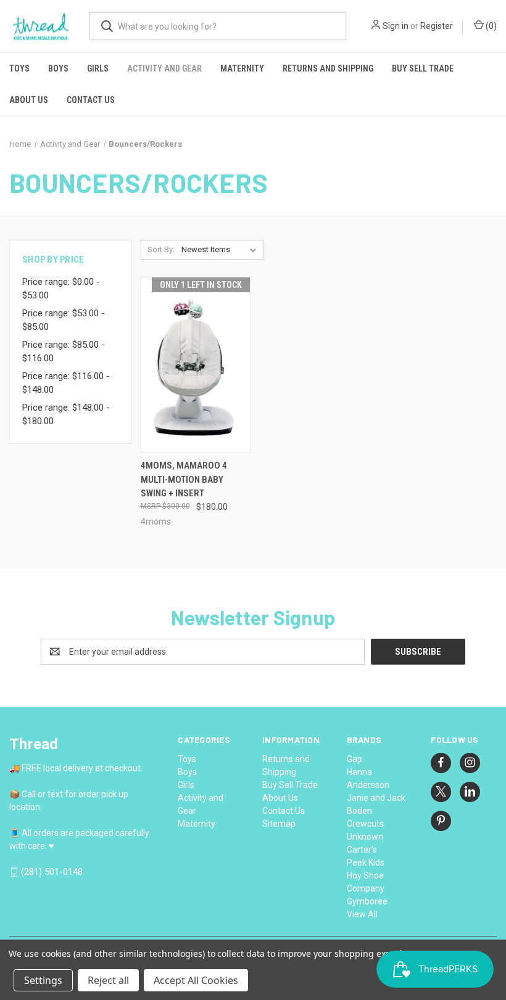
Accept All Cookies (196, 980)
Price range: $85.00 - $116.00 (63, 351)
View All (362, 914)
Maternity (242, 68)
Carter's (362, 850)
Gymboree (367, 901)
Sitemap (279, 824)
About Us (28, 100)
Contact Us (91, 100)
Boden (359, 811)
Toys (19, 68)
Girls (98, 68)
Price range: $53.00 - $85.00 (63, 320)
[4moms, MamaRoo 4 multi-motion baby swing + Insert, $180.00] (195, 364)
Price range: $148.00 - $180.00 (66, 414)
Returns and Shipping (328, 68)
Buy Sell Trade (423, 68)
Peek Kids (365, 862)
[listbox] (221, 249)
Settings (43, 980)
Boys (58, 68)
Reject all (108, 980)
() (490, 26)
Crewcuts (365, 824)
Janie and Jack (376, 798)
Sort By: (161, 249)
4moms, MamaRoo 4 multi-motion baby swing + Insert (184, 479)
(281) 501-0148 (52, 871)
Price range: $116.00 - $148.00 (66, 383)
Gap (354, 759)
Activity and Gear (164, 68)
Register (436, 26)
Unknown (365, 837)
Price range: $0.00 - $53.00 (61, 288)
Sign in (396, 26)
